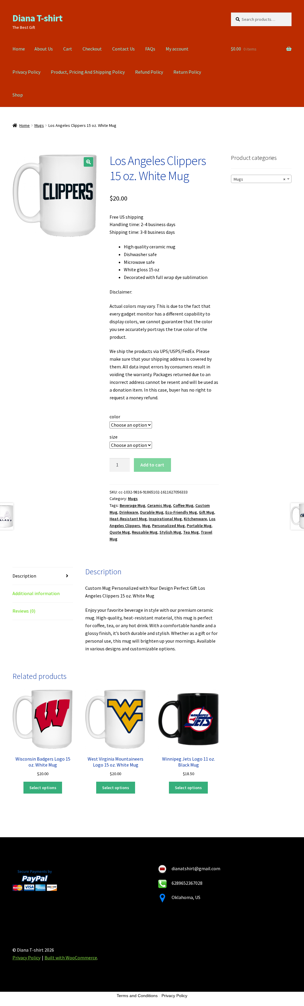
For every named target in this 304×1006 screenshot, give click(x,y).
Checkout (92, 49)
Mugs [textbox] (259, 179)
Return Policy (187, 72)
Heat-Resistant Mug (128, 518)
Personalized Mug (168, 525)
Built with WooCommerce (71, 958)
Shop (17, 95)
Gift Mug (206, 512)
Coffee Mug (183, 505)
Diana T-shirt (37, 18)
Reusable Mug (144, 532)
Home (18, 49)
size (114, 437)
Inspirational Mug (165, 518)
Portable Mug (199, 525)
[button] (88, 162)
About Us (43, 49)
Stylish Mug (170, 532)
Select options (42, 787)
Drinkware (128, 512)
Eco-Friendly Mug (181, 512)
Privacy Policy (26, 72)
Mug (146, 525)
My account (177, 49)
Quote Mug (120, 532)
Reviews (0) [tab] (23, 611)
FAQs (150, 49)
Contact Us (123, 49)
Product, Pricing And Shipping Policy (88, 72)
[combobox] (261, 179)
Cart (67, 49)
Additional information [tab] (36, 593)
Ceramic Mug (159, 505)
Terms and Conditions (137, 995)
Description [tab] (24, 576)
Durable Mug (151, 512)
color (115, 417)
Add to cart (152, 465)
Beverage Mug (132, 505)
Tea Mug (191, 532)
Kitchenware (195, 518)
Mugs (39, 125)
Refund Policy (149, 72)
